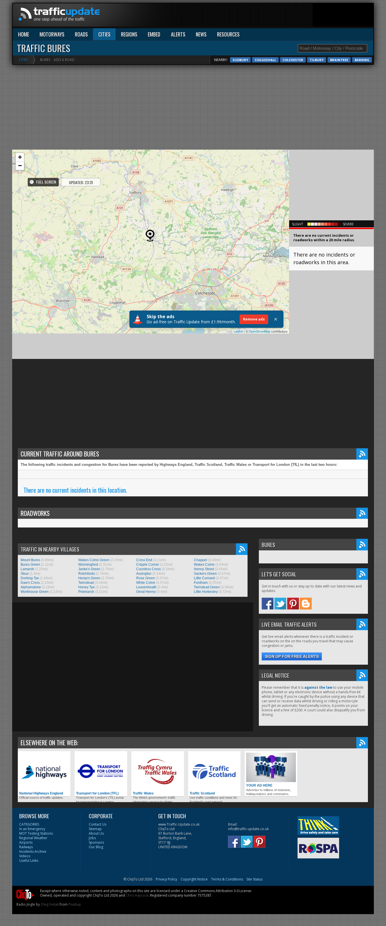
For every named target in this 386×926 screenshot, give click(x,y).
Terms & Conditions (227, 879)
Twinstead (86, 583)
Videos (24, 856)
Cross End (144, 560)
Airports (25, 842)
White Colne (145, 583)
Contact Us (97, 824)
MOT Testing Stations (36, 833)
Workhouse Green (35, 592)
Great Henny (146, 592)
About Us (96, 833)
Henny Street (204, 569)
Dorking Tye (30, 578)
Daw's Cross (30, 583)
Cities (23, 59)
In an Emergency (32, 828)
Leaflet (238, 331)
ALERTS (178, 34)
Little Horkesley (206, 592)
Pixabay (74, 904)
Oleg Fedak (50, 904)
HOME (23, 34)
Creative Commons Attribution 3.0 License (217, 890)
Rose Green (145, 578)
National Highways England (41, 793)
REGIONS (129, 34)
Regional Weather (33, 837)
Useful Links (28, 860)
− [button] (20, 165)
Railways (26, 847)
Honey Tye (86, 587)
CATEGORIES (29, 824)
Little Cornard (204, 578)
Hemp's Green (89, 578)
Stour (25, 574)
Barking (362, 60)
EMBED (154, 34)
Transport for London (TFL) (97, 793)
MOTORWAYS (52, 34)
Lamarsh (27, 569)
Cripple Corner (147, 565)
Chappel (200, 560)
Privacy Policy (166, 879)
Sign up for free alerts (292, 656)
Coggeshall (265, 60)
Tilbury (317, 60)
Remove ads (254, 319)
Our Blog (96, 847)
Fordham (201, 583)
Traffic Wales (143, 793)
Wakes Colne (204, 565)
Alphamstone (31, 587)
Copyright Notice (194, 879)
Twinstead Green (207, 587)
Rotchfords (86, 574)
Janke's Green (89, 569)
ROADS (81, 34)
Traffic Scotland (202, 793)
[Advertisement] (270, 16)
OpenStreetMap (259, 331)
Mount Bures (30, 560)
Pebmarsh (86, 592)
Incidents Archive (32, 851)
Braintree (339, 60)
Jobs (92, 837)
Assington (143, 574)
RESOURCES (228, 34)
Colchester (293, 60)
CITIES (104, 34)
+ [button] (20, 157)
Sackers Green (205, 574)
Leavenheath (146, 587)
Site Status (254, 879)
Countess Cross (148, 569)
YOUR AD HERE (259, 785)
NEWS (201, 34)
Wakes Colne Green (93, 560)
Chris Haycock (137, 895)
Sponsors (96, 842)
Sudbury (240, 60)
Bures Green (30, 565)
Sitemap (95, 828)
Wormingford (88, 565)
